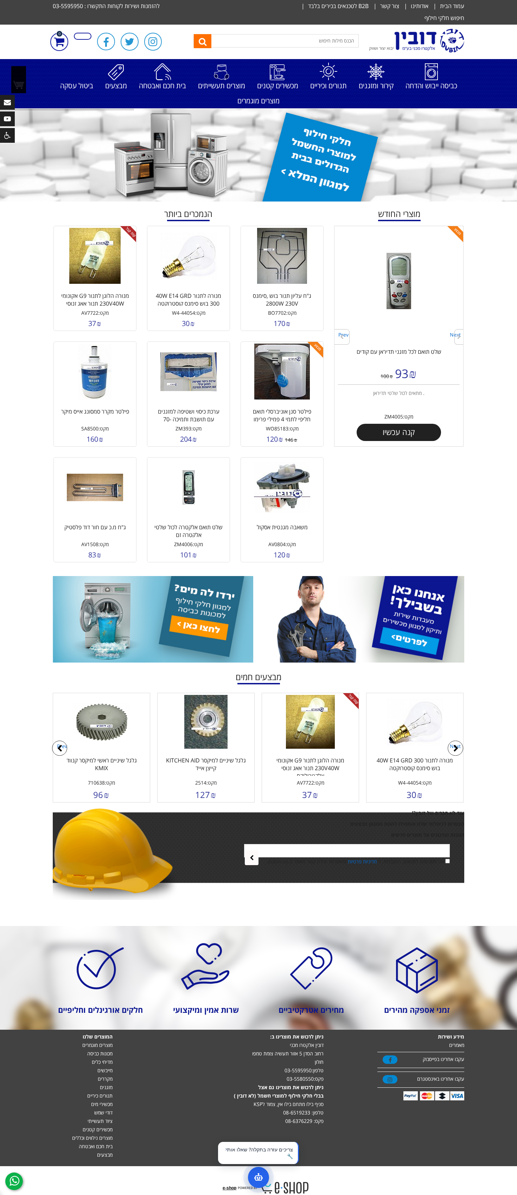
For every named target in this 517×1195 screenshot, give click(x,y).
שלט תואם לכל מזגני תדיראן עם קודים (399, 352)
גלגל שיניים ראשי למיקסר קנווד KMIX (101, 764)
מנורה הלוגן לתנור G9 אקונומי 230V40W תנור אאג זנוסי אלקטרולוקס (95, 303)
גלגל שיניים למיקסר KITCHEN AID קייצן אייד (206, 764)
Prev (343, 334)
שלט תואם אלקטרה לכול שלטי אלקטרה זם (188, 531)
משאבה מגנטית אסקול (282, 527)
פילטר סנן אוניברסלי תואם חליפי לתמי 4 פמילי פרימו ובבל (282, 419)
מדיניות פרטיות (362, 861)
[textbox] (276, 40)
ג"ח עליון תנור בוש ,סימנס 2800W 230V (282, 299)
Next (455, 334)
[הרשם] (251, 857)
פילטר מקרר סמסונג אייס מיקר (95, 411)
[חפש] (202, 41)
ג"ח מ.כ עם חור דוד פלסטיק (95, 527)
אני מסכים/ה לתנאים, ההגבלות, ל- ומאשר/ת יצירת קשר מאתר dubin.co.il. (355, 861)
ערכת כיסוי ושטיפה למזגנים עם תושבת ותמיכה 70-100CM (188, 419)
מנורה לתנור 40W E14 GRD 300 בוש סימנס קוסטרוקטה (188, 299)
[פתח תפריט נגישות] (7, 135)
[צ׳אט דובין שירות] (258, 1177)
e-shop (229, 1188)
